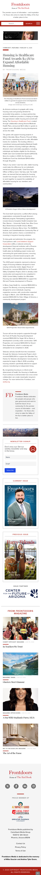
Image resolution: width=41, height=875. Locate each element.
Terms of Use (20, 850)
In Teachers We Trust (13, 647)
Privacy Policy (20, 847)
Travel (12, 677)
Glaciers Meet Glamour (13, 682)
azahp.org (6, 382)
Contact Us (20, 843)
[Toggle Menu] (38, 23)
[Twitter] (7, 786)
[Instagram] (33, 786)
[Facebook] (16, 786)
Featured (15, 48)
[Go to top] (38, 873)
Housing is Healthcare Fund (21, 121)
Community (7, 48)
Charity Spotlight (9, 642)
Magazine (20, 642)
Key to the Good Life (10, 749)
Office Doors (15, 713)
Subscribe (10, 470)
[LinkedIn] (24, 786)
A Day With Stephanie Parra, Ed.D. (19, 718)
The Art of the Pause (12, 753)
